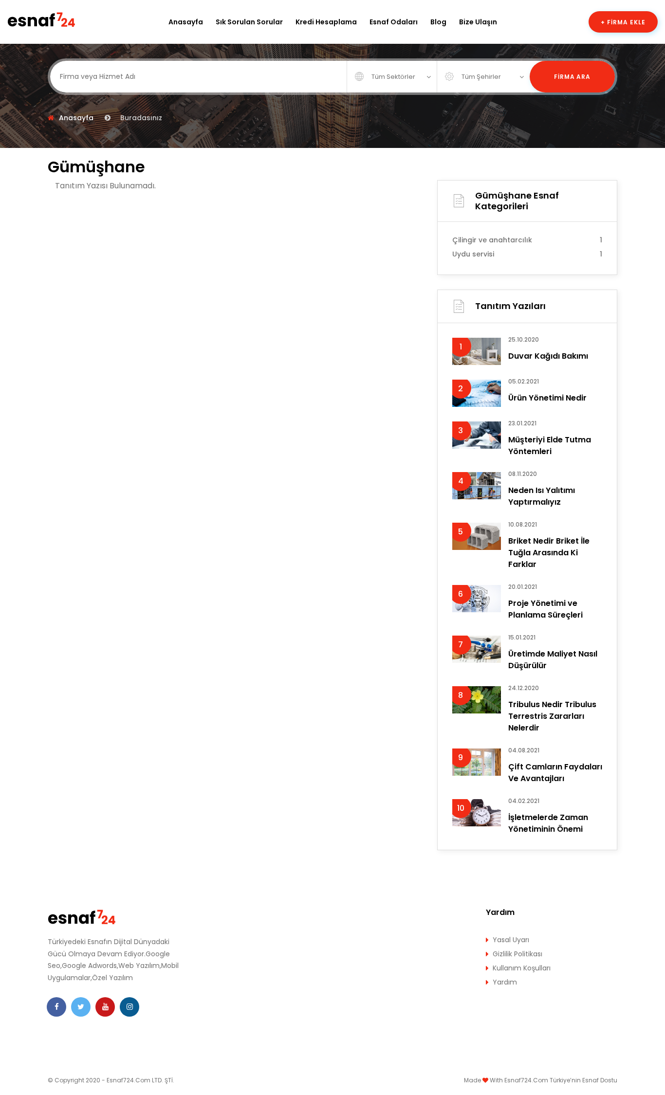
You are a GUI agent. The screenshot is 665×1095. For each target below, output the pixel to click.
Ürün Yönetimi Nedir (547, 397)
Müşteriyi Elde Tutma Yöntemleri (549, 445)
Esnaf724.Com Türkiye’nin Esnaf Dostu (560, 1080)
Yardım (505, 982)
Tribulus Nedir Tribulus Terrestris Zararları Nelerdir (552, 716)
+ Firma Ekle (623, 22)
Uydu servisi (527, 254)
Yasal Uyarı (511, 940)
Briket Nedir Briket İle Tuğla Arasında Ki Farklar (549, 552)
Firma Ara (572, 77)
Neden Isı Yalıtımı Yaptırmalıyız (541, 496)
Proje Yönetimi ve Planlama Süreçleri (545, 609)
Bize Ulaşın (478, 22)
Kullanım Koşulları (522, 968)
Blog (438, 22)
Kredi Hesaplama (326, 22)
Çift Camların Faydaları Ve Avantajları (555, 772)
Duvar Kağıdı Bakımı (548, 356)
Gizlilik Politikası (517, 954)
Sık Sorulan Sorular (249, 22)
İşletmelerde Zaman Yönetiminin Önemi (548, 823)
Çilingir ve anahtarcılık (527, 240)
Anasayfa (185, 22)
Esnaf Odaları (393, 22)
